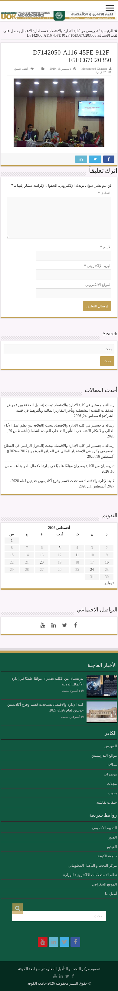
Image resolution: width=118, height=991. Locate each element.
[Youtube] (43, 625)
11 (77, 555)
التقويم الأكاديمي (104, 828)
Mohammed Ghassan (94, 68)
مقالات (112, 765)
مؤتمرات (110, 774)
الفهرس (110, 746)
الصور (112, 837)
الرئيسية (107, 31)
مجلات (112, 784)
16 (107, 562)
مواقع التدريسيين (104, 755)
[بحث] (17, 908)
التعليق (104, 193)
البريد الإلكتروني (97, 266)
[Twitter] (64, 625)
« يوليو (109, 583)
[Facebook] (75, 625)
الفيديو (112, 847)
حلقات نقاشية (106, 802)
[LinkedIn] (53, 625)
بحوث (112, 793)
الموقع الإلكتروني (98, 285)
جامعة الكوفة (107, 856)
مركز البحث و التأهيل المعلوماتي (92, 865)
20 (42, 562)
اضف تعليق (21, 68)
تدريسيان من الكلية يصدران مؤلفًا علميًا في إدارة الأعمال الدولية (66, 466)
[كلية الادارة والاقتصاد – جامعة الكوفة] (59, 16)
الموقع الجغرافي (104, 884)
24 (92, 569)
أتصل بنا (111, 894)
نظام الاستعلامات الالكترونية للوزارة (90, 875)
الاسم (105, 247)
